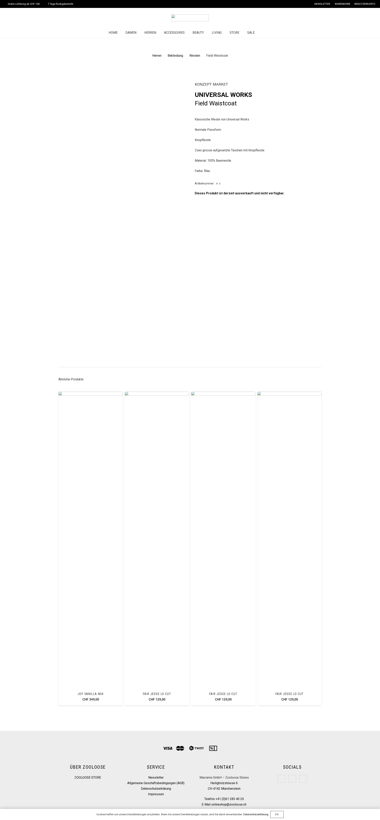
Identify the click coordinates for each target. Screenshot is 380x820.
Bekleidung (175, 55)
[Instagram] (292, 779)
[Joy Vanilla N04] (90, 394)
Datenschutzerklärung (156, 788)
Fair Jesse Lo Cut (157, 694)
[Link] (190, 17)
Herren (157, 55)
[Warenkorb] (271, 33)
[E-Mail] (303, 779)
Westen (194, 55)
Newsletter (156, 777)
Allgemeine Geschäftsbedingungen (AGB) (155, 783)
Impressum (156, 794)
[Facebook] (282, 779)
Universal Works (223, 94)
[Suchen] (263, 32)
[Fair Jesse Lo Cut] (157, 394)
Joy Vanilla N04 (90, 694)
